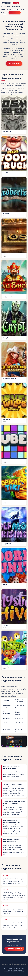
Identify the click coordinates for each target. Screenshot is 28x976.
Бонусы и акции (5, 6)
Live (10, 9)
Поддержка (4, 9)
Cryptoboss (10, 3)
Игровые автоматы (16, 6)
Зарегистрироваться (14, 948)
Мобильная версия (21, 9)
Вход (4, 12)
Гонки (13, 9)
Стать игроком (14, 12)
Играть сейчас (14, 63)
